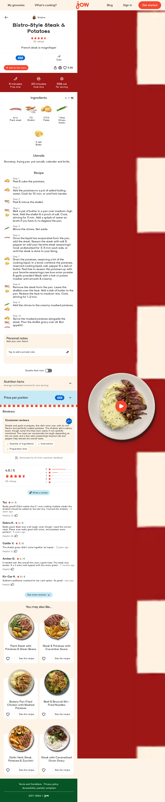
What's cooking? (46, 5)
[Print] (60, 67)
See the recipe (26, 658)
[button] (6, 17)
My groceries (16, 5)
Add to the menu (17, 68)
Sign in (127, 5)
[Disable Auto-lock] (48, 370)
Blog (110, 5)
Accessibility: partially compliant (39, 788)
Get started (149, 5)
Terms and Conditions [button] (30, 784)
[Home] (82, 5)
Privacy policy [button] (51, 784)
